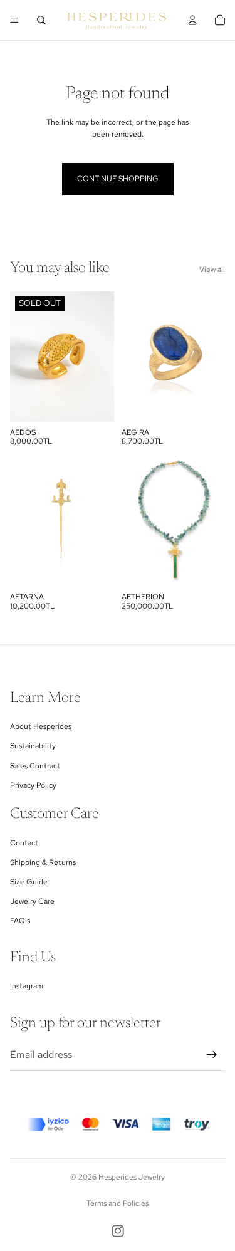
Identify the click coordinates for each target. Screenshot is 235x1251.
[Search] (41, 20)
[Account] (192, 20)
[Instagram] (117, 1230)
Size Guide (29, 882)
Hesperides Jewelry (131, 1177)
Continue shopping (118, 179)
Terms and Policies (117, 1203)
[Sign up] (212, 1055)
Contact (24, 843)
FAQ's (20, 921)
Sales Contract (35, 766)
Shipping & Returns (43, 862)
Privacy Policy (33, 785)
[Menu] (14, 20)
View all (212, 269)
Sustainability (33, 746)
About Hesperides (40, 726)
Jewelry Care (32, 901)
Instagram (26, 986)
